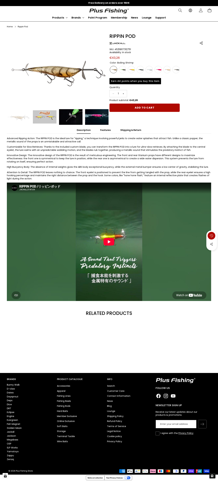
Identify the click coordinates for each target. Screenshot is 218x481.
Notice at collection (95, 478)
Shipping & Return (130, 130)
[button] (180, 10)
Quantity (114, 87)
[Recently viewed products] (211, 236)
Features (105, 130)
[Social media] (211, 244)
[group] (18, 117)
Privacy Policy (185, 433)
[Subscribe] (202, 424)
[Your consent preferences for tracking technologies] (5, 475)
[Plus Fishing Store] (109, 10)
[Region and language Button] (190, 10)
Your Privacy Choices (114, 478)
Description (84, 130)
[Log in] (200, 10)
